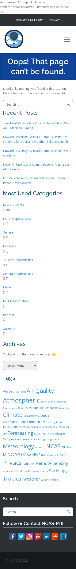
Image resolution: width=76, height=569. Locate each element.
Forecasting (20, 433)
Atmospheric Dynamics (53, 401)
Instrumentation (24, 439)
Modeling (40, 447)
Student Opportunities (18, 260)
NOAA (13, 454)
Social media (22, 471)
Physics (12, 463)
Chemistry (63, 408)
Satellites (8, 471)
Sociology (58, 471)
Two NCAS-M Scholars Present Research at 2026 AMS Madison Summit (36, 125)
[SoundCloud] (55, 536)
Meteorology (18, 446)
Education (10, 427)
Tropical (13, 478)
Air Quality (40, 390)
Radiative (28, 464)
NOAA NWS (30, 454)
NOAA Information (15, 301)
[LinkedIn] (46, 536)
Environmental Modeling (55, 426)
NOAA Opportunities (17, 219)
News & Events (13, 205)
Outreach (9, 329)
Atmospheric (21, 400)
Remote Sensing (52, 463)
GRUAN (38, 433)
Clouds (43, 415)
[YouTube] (38, 536)
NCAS (53, 446)
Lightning (47, 439)
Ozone (61, 455)
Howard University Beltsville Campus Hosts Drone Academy (37, 153)
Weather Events (49, 479)
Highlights (9, 246)
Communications (14, 422)
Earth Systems (54, 422)
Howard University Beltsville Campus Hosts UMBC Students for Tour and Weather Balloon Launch (37, 139)
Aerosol (9, 391)
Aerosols (21, 391)
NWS (43, 455)
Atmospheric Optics (14, 408)
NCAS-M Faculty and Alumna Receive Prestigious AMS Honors (36, 166)
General (8, 232)
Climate (13, 414)
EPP (5, 433)
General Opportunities (18, 274)
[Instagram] (29, 536)
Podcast (8, 315)
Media (7, 287)
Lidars (37, 439)
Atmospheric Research (41, 408)
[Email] (63, 536)
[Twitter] (21, 536)
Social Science (40, 471)
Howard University (29, 20)
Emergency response (29, 426)
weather (31, 479)
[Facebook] (12, 536)
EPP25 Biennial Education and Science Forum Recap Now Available (34, 180)
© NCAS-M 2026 (17, 560)
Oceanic (51, 455)
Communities (36, 422)
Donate (54, 20)
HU (44, 433)
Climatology (30, 415)
